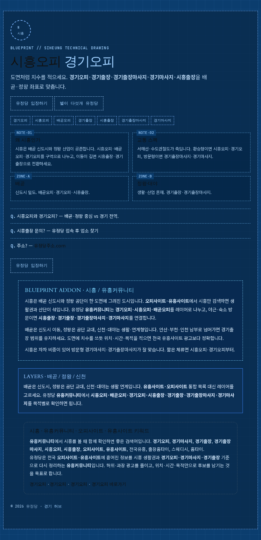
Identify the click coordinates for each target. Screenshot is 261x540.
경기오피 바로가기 (109, 484)
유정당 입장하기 (31, 103)
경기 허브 (53, 506)
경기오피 (38, 484)
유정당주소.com (50, 245)
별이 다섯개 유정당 (79, 103)
